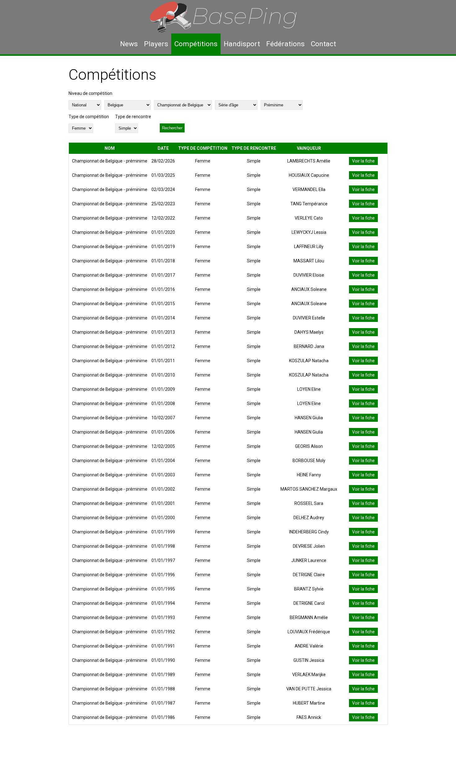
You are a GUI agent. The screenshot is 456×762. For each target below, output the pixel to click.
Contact (323, 44)
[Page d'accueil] (228, 16)
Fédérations (285, 44)
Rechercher (172, 128)
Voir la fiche (363, 160)
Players (156, 44)
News (129, 44)
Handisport (242, 44)
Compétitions (195, 44)
